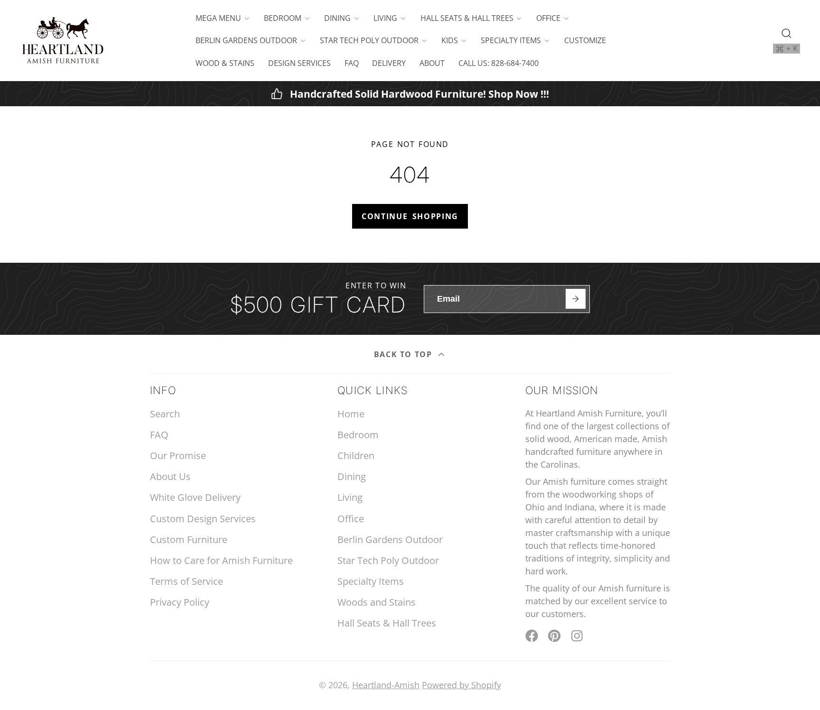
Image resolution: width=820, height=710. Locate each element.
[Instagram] (577, 635)
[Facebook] (531, 635)
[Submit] (575, 298)
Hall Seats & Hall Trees (466, 18)
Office (548, 18)
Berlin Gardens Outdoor (246, 40)
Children (355, 455)
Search (165, 413)
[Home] (62, 40)
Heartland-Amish (385, 685)
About (432, 63)
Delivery (389, 63)
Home (350, 413)
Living (385, 18)
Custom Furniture (188, 539)
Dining (337, 18)
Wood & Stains (225, 63)
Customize (585, 40)
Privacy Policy (179, 602)
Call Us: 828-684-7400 (498, 63)
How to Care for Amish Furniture (221, 560)
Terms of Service (186, 581)
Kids (449, 40)
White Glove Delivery (195, 497)
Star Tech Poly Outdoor (369, 40)
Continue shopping (410, 216)
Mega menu (218, 18)
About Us (170, 476)
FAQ (352, 63)
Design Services (299, 63)
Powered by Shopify (461, 685)
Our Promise (178, 455)
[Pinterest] (554, 635)
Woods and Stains (376, 602)
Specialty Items (511, 40)
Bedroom (282, 18)
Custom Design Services (203, 518)
